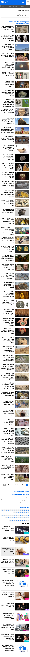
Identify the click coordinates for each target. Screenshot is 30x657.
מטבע (2, 504)
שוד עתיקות (15, 502)
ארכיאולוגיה (21, 10)
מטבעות (27, 502)
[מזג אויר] (6, 2)
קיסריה (19, 502)
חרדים (2, 502)
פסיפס (20, 500)
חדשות (22, 6)
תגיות (23, 2)
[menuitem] (22, 6)
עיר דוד (2, 498)
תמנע (10, 502)
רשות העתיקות (20, 498)
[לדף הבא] (4, 485)
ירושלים (27, 498)
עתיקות (13, 498)
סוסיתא (23, 502)
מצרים (7, 498)
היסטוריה (6, 502)
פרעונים (8, 500)
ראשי (27, 6)
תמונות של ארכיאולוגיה (21, 491)
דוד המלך (3, 500)
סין (11, 500)
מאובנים (27, 504)
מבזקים (15, 6)
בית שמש (15, 500)
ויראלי (3, 6)
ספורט (9, 6)
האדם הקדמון (25, 500)
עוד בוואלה (25, 524)
